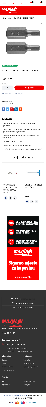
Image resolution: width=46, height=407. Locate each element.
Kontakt (4, 363)
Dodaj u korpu (29, 88)
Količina (4, 84)
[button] (42, 24)
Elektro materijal (29, 381)
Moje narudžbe (29, 363)
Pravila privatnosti (8, 370)
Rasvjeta (27, 385)
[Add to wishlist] (6, 94)
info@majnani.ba (7, 138)
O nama (4, 360)
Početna (4, 18)
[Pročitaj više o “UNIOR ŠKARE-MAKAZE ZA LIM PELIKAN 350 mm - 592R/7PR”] (6, 198)
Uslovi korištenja (7, 367)
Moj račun (27, 360)
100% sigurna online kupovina (24, 299)
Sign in (22, 3)
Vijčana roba (6, 385)
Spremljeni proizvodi (31, 367)
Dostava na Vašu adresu (25, 307)
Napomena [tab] (7, 118)
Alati (9, 18)
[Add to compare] (18, 94)
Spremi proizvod (32, 2)
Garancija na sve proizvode (25, 303)
